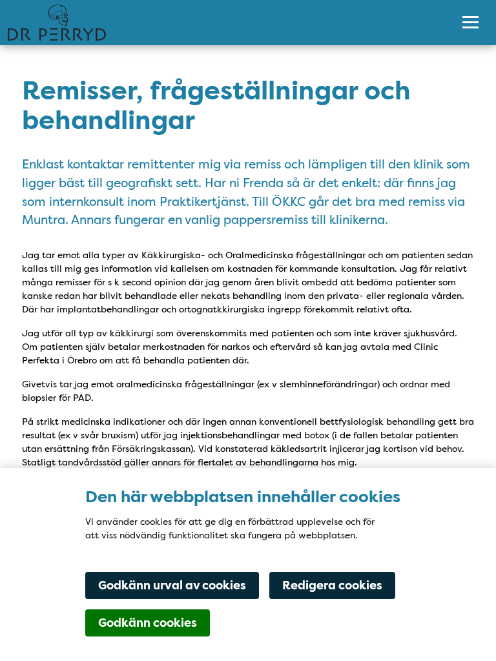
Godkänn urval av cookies (172, 585)
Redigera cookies (332, 585)
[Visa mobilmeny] (470, 23)
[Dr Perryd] (220, 23)
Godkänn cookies (147, 623)
